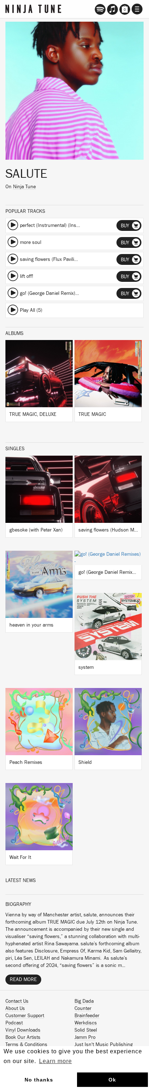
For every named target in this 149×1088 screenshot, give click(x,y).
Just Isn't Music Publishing (103, 1044)
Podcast (14, 1022)
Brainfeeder (86, 1015)
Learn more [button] (55, 1061)
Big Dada (84, 1001)
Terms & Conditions (26, 1044)
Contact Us (17, 1001)
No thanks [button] (39, 1080)
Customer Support (24, 1015)
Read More (23, 979)
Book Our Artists (23, 1037)
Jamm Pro (84, 1037)
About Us (15, 1008)
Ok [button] (112, 1080)
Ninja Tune (24, 186)
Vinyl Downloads (23, 1030)
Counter (82, 1008)
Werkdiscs (85, 1022)
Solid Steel (85, 1030)
